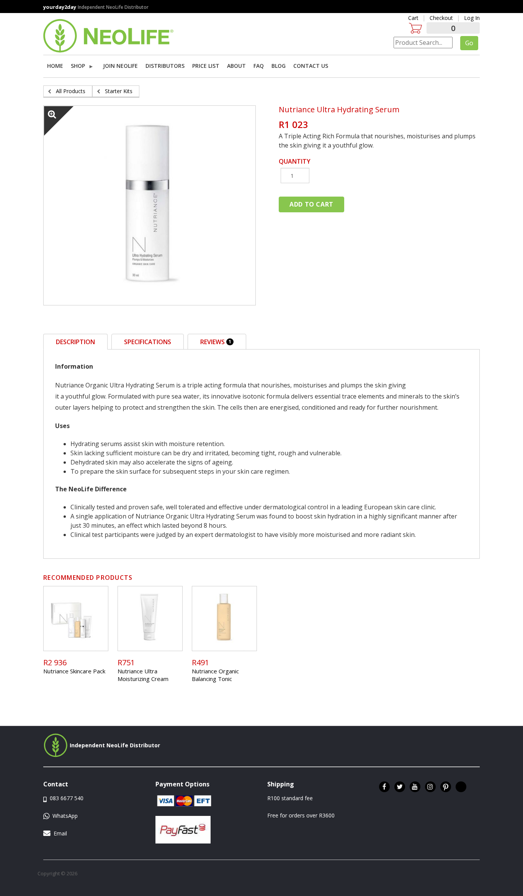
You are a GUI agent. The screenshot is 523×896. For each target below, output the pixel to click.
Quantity (295, 161)
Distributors (165, 65)
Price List (205, 65)
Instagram (430, 786)
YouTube (415, 786)
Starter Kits (118, 91)
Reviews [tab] (215, 342)
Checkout (441, 17)
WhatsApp (64, 815)
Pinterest (445, 786)
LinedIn (461, 786)
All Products (70, 91)
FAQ (258, 65)
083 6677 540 (65, 798)
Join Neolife (120, 65)
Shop (77, 67)
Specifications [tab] (147, 342)
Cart (413, 17)
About (236, 65)
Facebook (384, 786)
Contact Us (310, 65)
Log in (472, 17)
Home (55, 65)
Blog (278, 65)
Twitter (399, 786)
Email (60, 833)
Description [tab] (75, 342)
